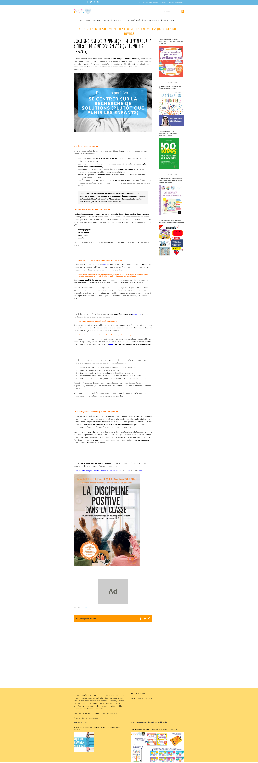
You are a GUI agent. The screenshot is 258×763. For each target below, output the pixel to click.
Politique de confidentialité (142, 698)
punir (111, 344)
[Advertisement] (129, 652)
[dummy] (113, 580)
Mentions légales (138, 693)
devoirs (106, 264)
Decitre (128, 471)
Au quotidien (85, 607)
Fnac (140, 471)
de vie (137, 314)
